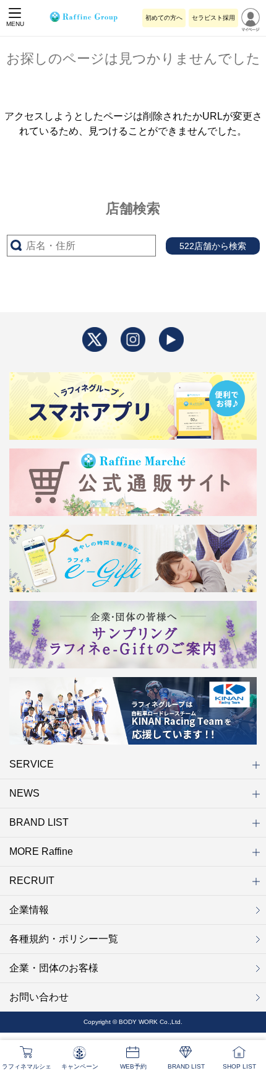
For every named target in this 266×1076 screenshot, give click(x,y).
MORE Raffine (41, 851)
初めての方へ (163, 17)
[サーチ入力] (81, 245)
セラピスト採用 (213, 17)
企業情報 (29, 909)
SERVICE (31, 764)
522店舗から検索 (212, 246)
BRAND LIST (39, 822)
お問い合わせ (39, 997)
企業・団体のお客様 (53, 968)
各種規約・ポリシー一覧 (63, 939)
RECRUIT (31, 880)
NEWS (24, 793)
